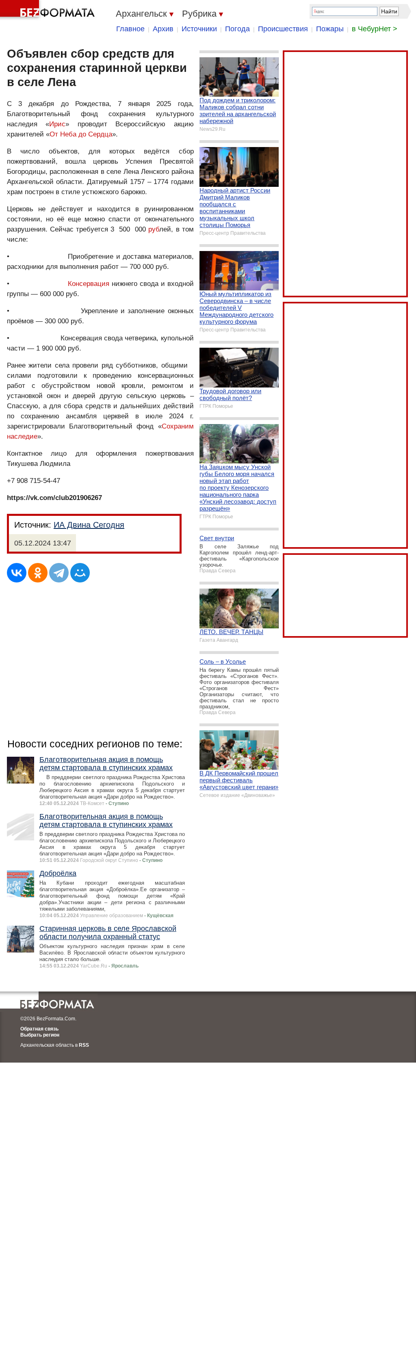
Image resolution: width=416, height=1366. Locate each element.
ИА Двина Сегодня (89, 524)
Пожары (330, 29)
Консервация (88, 284)
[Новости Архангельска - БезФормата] (49, 10)
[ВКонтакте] (16, 572)
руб (153, 229)
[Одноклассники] (38, 572)
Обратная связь (39, 1029)
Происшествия (283, 29)
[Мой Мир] (80, 572)
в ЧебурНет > (374, 29)
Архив (163, 29)
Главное (130, 29)
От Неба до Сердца (81, 134)
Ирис (57, 124)
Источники (199, 29)
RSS (84, 1045)
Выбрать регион (39, 1035)
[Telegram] (59, 572)
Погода (237, 29)
